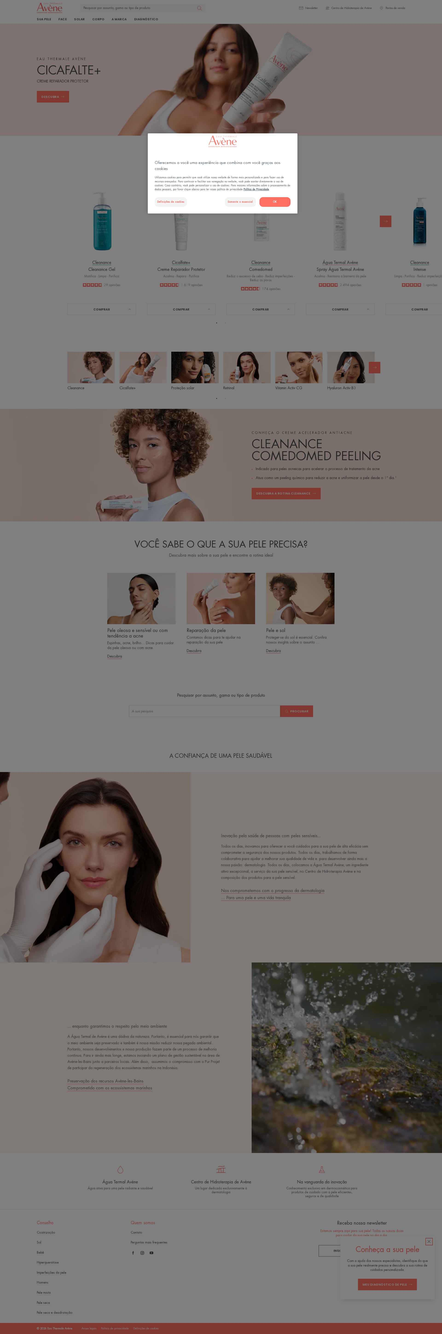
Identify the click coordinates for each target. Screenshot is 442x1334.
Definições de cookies (170, 202)
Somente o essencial (240, 202)
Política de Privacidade (256, 189)
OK (275, 202)
